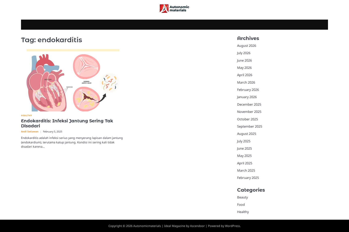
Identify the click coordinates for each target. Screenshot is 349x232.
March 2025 (246, 170)
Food (241, 204)
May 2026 (244, 67)
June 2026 (244, 60)
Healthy (26, 115)
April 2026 (244, 75)
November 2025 (249, 111)
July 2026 (243, 53)
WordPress (232, 226)
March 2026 (246, 82)
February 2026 (248, 89)
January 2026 (247, 97)
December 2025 (249, 104)
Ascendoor (197, 226)
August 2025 (246, 133)
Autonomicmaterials (147, 226)
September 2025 (249, 126)
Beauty (242, 197)
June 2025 (244, 148)
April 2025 (244, 163)
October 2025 (247, 119)
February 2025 (248, 177)
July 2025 (243, 141)
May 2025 (244, 155)
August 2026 (246, 45)
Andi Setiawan (29, 131)
